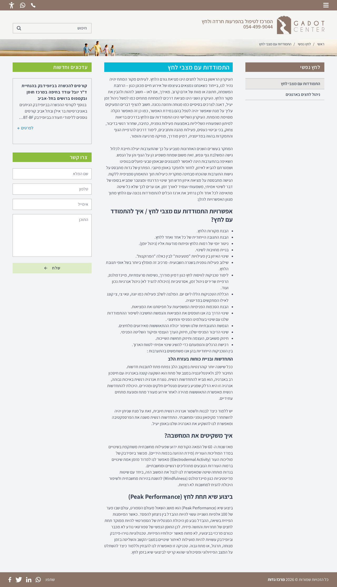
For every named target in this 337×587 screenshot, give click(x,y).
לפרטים (26, 127)
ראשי (320, 44)
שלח (56, 268)
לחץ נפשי (304, 44)
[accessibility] (11, 5)
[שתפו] (38, 579)
